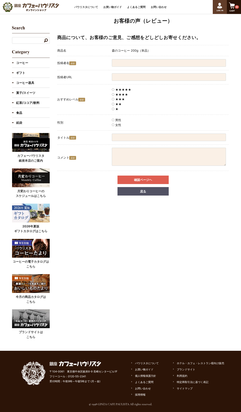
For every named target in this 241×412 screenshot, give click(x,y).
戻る (143, 191)
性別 (60, 122)
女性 (117, 125)
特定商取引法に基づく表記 (192, 382)
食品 (19, 113)
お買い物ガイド (112, 6)
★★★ (119, 99)
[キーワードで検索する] (46, 40)
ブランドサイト (186, 369)
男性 (117, 120)
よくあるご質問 (136, 6)
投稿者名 (63, 63)
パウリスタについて (86, 6)
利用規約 (182, 375)
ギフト (20, 73)
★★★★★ (122, 90)
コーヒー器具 (25, 83)
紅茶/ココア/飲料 (28, 103)
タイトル (63, 137)
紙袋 (19, 123)
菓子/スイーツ (25, 93)
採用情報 (140, 394)
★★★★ (121, 94)
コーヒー (22, 63)
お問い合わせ (159, 6)
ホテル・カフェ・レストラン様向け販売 (200, 363)
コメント (63, 157)
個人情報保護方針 (145, 375)
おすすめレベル (67, 99)
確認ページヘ (143, 180)
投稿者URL (64, 77)
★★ (118, 104)
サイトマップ (185, 388)
